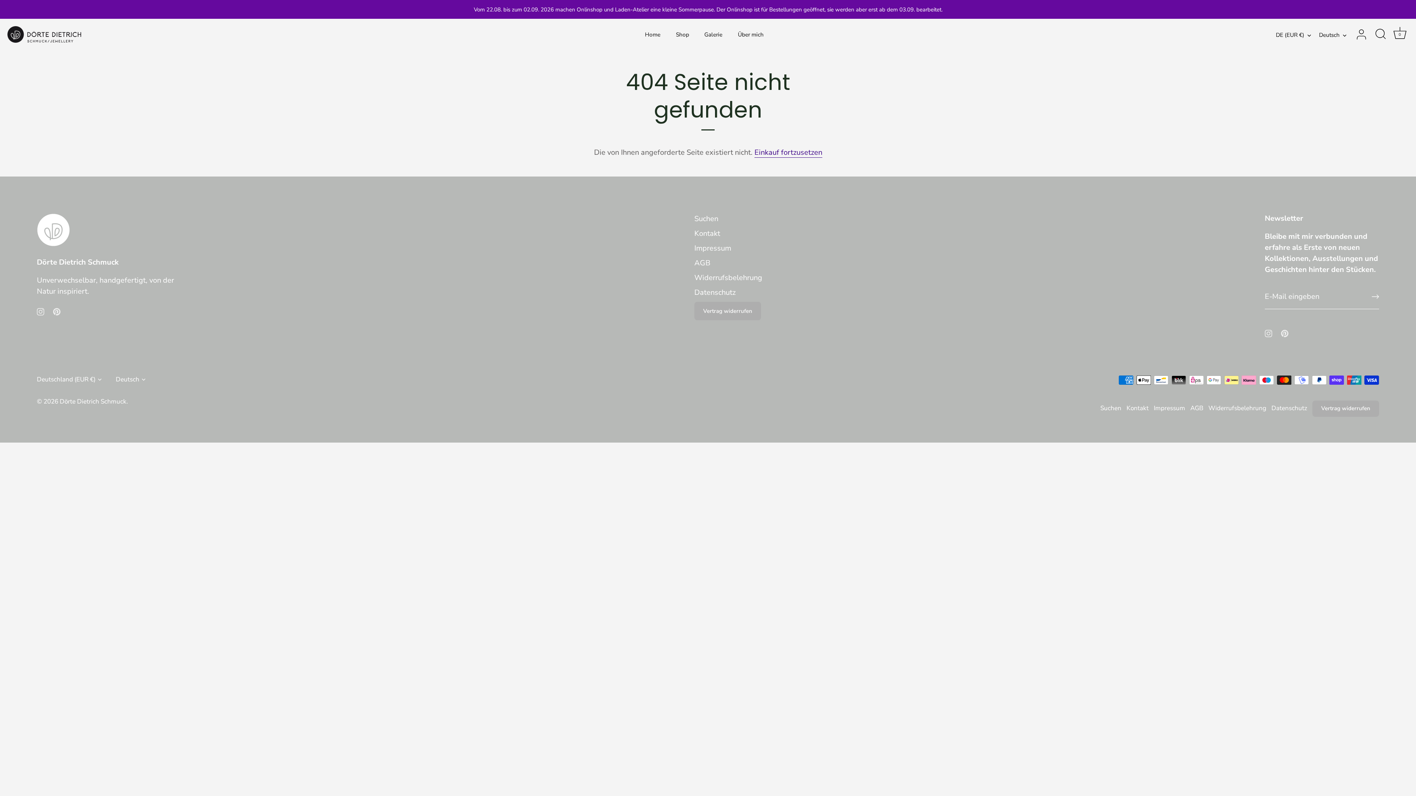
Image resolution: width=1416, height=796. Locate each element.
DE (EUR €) (1290, 35)
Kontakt (707, 233)
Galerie (713, 34)
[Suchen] (1380, 35)
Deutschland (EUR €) (66, 379)
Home (652, 34)
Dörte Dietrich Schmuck (93, 401)
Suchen (706, 219)
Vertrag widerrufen (727, 311)
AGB (702, 263)
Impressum (712, 248)
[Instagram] (40, 311)
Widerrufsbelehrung (728, 278)
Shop (682, 34)
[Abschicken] (1375, 296)
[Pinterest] (56, 311)
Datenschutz (715, 292)
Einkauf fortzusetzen (788, 152)
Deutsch (1329, 35)
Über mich (751, 34)
